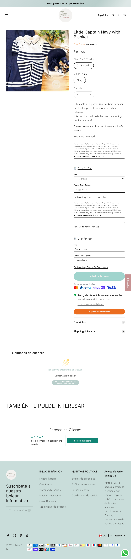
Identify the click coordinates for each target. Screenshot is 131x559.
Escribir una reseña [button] (82, 440)
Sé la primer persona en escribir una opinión (65, 382)
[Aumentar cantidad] (90, 95)
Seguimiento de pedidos (52, 507)
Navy (80, 80)
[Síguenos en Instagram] (14, 535)
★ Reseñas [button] (128, 282)
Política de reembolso (83, 484)
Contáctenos (46, 484)
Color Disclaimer (48, 501)
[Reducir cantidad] (77, 95)
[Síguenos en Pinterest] (21, 535)
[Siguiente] (93, 3)
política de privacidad (83, 479)
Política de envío (80, 490)
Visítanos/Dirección (50, 490)
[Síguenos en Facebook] (8, 535)
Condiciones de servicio (85, 495)
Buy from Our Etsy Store (99, 311)
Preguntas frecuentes (50, 495)
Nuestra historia (47, 479)
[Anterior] (37, 3)
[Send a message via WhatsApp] (125, 553)
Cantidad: (79, 88)
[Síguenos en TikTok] (27, 535)
